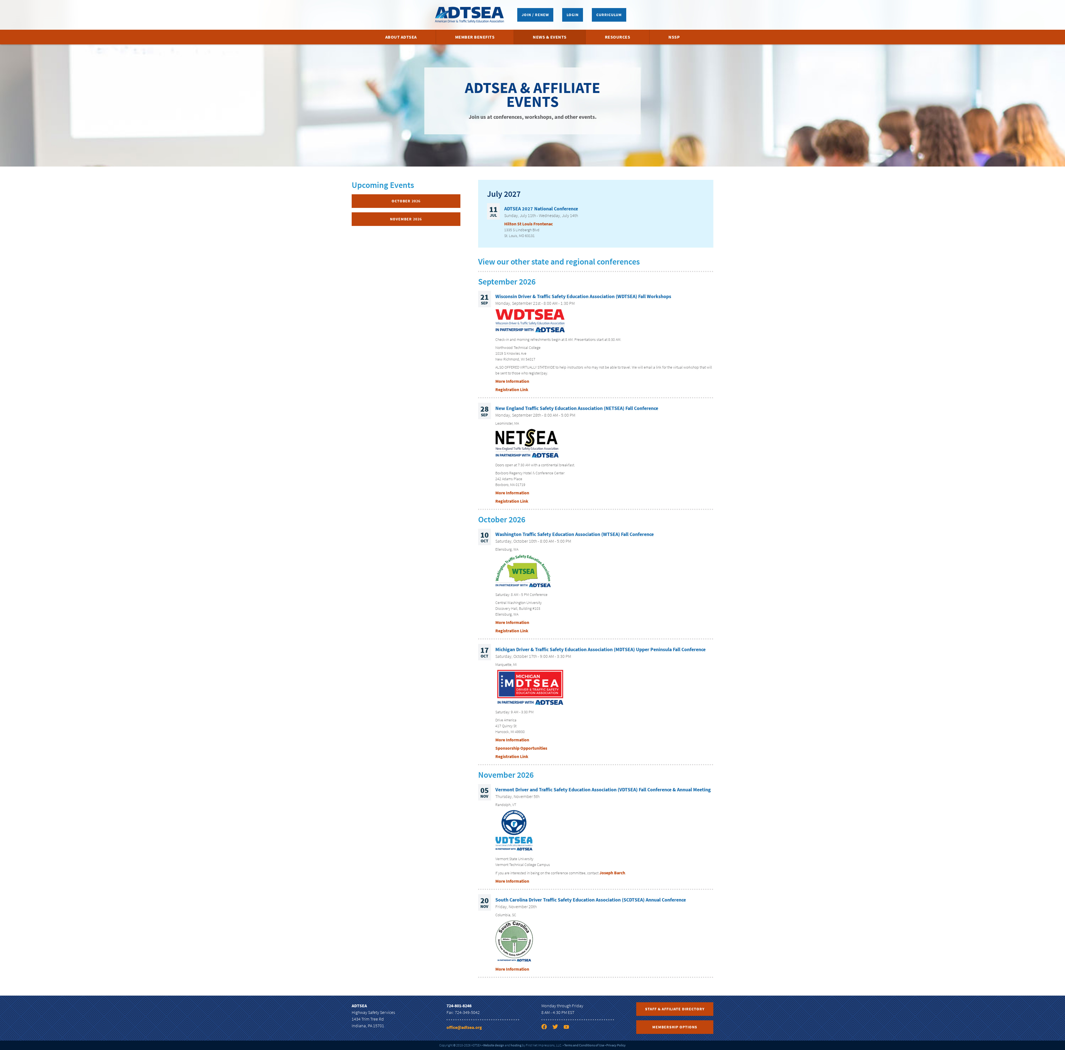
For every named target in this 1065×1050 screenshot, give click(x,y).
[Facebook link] (546, 1028)
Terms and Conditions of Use (584, 1045)
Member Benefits (475, 37)
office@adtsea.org (464, 1027)
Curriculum (609, 14)
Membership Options (674, 1026)
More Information (512, 381)
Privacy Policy (616, 1045)
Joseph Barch (612, 872)
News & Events (550, 37)
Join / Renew (535, 14)
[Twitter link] (557, 1028)
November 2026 (406, 218)
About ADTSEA (401, 37)
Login (573, 14)
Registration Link (511, 389)
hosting (516, 1045)
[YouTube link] (569, 1028)
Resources (617, 37)
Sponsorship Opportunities (521, 748)
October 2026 (406, 200)
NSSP (674, 37)
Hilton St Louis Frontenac (528, 223)
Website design (493, 1045)
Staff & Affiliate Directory (674, 1008)
